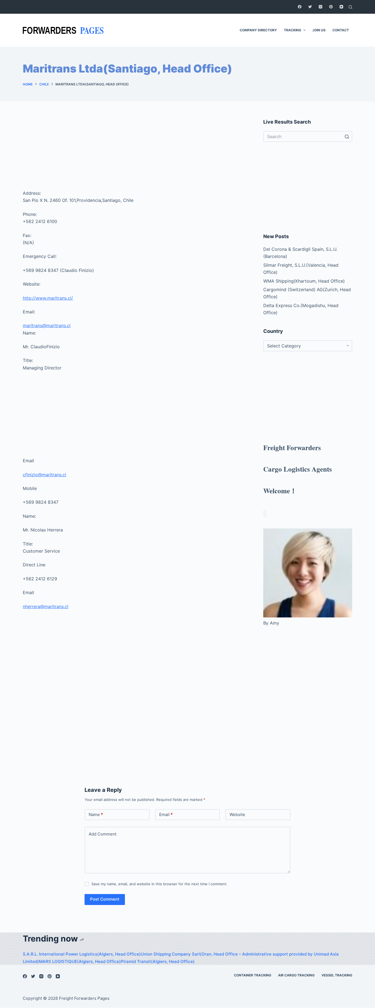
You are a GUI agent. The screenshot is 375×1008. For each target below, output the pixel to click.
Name (96, 814)
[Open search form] (350, 7)
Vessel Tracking (336, 975)
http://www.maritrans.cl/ (48, 298)
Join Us (319, 30)
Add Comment (102, 834)
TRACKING (292, 30)
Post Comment (104, 899)
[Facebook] (299, 7)
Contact (340, 30)
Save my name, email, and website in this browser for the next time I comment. (159, 884)
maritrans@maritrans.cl (47, 325)
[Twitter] (310, 7)
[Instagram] (320, 7)
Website (237, 814)
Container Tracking (252, 975)
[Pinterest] (331, 7)
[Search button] (346, 136)
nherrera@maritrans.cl (45, 606)
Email (166, 814)
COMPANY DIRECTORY (258, 30)
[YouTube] (341, 7)
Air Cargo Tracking (296, 975)
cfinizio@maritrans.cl (44, 474)
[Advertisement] (136, 152)
